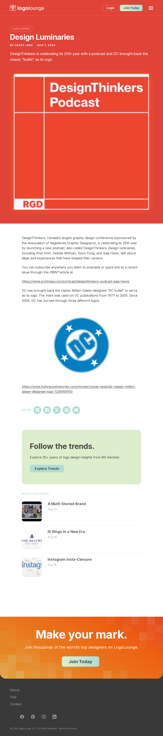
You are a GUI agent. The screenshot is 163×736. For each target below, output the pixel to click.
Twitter (11, 717)
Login (110, 8)
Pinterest (66, 410)
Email (76, 410)
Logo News (21, 28)
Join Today (131, 8)
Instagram (44, 717)
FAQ (13, 697)
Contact (16, 704)
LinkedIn (37, 410)
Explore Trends (47, 469)
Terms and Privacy (67, 728)
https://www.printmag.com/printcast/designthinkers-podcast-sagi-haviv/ (76, 281)
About (14, 690)
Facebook (47, 410)
